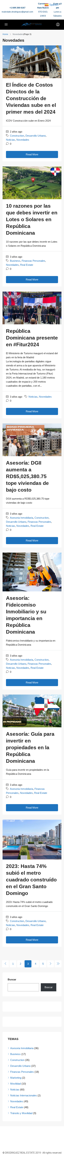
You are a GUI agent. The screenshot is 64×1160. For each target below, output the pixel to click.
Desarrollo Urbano (35, 135)
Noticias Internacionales (23, 1095)
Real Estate (26, 264)
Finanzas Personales (33, 260)
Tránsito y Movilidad (21, 1113)
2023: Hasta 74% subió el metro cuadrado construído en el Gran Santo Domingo (31, 879)
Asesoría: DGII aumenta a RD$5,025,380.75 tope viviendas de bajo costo (27, 476)
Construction (17, 135)
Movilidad (15, 1083)
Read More (32, 154)
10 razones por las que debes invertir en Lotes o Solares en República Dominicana (31, 219)
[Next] (50, 963)
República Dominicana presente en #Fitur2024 (32, 337)
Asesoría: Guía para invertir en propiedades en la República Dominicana (30, 747)
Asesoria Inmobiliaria (21, 517)
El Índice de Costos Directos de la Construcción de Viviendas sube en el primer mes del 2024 (31, 98)
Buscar (12, 979)
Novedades (22, 139)
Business (15, 260)
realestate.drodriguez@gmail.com (17, 12)
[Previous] (5, 963)
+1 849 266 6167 (17, 8)
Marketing (15, 1077)
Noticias (10, 139)
